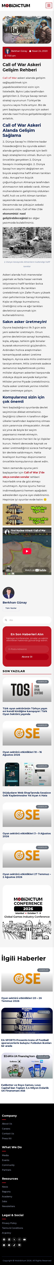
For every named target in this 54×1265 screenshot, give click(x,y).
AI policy (6, 1233)
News (5, 1187)
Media (5, 1155)
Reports (6, 1191)
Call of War (10, 77)
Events (5, 1160)
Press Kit (7, 1138)
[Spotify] (9, 1245)
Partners (6, 1170)
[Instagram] (19, 1239)
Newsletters (8, 1206)
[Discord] (19, 1245)
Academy (7, 1196)
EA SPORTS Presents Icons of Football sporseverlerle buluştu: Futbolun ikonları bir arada (26, 1043)
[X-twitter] (14, 1239)
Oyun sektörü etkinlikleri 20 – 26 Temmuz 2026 (21, 999)
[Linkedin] (9, 1239)
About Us (7, 1123)
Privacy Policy (9, 1223)
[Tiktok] (14, 1245)
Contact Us (8, 1133)
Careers (6, 1128)
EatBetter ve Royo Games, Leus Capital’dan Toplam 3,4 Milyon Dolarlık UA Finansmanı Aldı (25, 1088)
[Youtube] (24, 1239)
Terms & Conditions (12, 1228)
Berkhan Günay (15, 602)
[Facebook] (4, 1239)
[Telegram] (4, 1245)
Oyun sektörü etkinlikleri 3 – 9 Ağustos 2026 (27, 835)
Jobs (4, 1201)
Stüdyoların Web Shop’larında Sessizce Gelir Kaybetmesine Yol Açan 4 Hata (27, 794)
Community (8, 1165)
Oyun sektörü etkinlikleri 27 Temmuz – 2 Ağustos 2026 (27, 876)
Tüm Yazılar (11, 608)
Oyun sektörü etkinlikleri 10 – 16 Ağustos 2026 (22, 753)
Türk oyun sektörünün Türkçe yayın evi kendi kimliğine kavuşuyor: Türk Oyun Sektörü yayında (25, 711)
